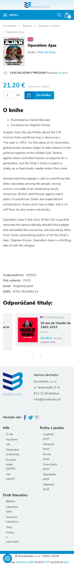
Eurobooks (10, 26)
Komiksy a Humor (49, 26)
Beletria (28, 26)
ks (18, 95)
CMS (47, 562)
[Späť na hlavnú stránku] (37, 5)
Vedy (9, 527)
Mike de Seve (46, 52)
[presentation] (33, 355)
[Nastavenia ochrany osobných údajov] (7, 558)
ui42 (66, 562)
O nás (9, 434)
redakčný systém (25, 562)
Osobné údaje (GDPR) (11, 464)
